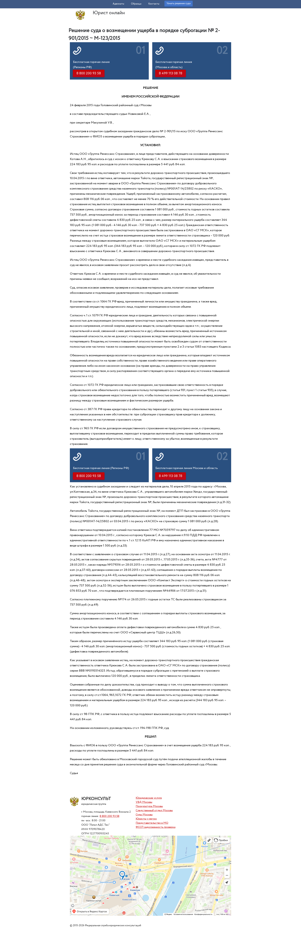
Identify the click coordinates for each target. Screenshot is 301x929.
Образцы (136, 4)
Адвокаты (118, 4)
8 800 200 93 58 (109, 816)
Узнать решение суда (179, 3)
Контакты (153, 4)
